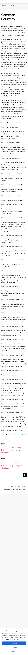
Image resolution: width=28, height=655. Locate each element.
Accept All (14, 643)
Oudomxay (23, 447)
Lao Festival (3, 447)
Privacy (24, 486)
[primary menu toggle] (2, 1)
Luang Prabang (15, 448)
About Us (13, 486)
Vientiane (5, 453)
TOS (19, 486)
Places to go (7, 450)
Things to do (19, 450)
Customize (14, 647)
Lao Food (8, 447)
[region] (14, 641)
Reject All (14, 651)
